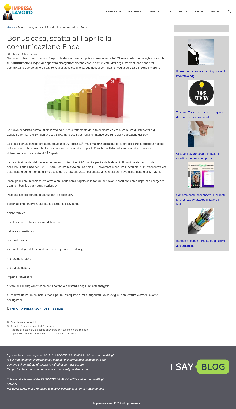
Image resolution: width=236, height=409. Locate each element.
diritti (198, 12)
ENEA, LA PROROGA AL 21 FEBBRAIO (36, 309)
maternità (135, 12)
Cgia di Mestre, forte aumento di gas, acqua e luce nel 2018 (43, 333)
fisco (183, 12)
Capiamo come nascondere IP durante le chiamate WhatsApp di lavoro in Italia (201, 199)
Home (11, 27)
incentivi (31, 322)
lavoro (215, 12)
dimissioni (113, 12)
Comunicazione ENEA (32, 326)
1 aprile (15, 326)
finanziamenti (18, 322)
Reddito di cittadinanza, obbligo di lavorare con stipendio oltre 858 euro (50, 329)
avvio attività (161, 12)
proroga (50, 326)
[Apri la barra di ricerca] (229, 11)
